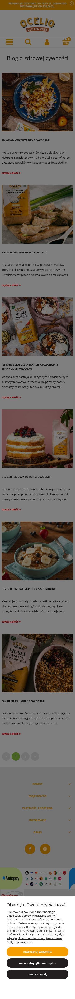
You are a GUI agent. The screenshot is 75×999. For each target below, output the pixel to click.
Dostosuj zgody (37, 974)
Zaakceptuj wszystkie (37, 952)
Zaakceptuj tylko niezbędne (37, 963)
